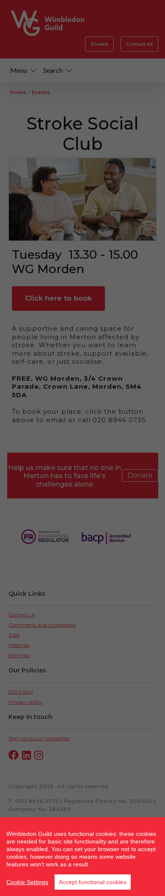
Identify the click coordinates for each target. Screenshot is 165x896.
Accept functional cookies (92, 882)
